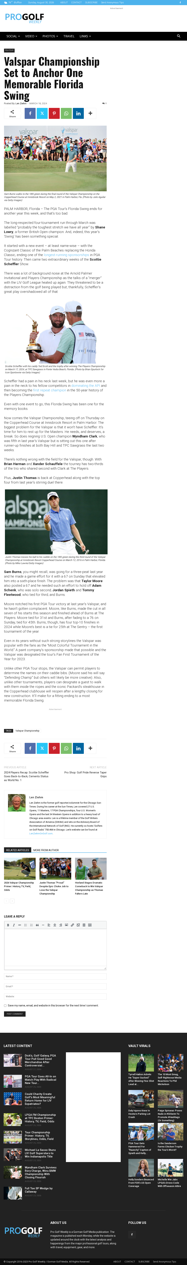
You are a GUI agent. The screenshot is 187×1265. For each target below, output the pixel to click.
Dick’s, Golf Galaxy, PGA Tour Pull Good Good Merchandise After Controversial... (40, 1060)
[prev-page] (6, 901)
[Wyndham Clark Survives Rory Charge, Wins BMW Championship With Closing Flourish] (13, 1172)
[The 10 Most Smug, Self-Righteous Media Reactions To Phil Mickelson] (170, 1063)
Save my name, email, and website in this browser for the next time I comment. (53, 1005)
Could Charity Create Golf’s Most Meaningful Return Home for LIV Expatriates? (40, 1099)
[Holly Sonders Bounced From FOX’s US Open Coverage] (141, 1167)
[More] (90, 113)
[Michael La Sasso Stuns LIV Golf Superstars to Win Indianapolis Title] (13, 1154)
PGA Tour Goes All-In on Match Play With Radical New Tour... (40, 1080)
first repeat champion (49, 390)
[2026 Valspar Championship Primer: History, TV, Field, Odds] (20, 868)
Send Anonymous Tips (112, 2)
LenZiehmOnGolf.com (41, 833)
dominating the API (85, 386)
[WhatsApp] (66, 113)
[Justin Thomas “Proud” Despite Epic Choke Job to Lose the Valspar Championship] (55, 868)
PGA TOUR (9, 50)
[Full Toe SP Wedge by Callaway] (13, 1193)
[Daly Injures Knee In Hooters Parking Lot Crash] (141, 1099)
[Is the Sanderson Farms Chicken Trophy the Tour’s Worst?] (170, 1131)
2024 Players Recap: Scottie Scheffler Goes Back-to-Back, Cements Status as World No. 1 (26, 776)
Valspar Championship (27, 730)
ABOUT (64, 2)
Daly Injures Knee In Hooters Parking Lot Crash (139, 1114)
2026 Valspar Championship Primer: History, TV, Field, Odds (19, 886)
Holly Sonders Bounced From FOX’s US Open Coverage (141, 1182)
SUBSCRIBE (91, 2)
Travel (69, 36)
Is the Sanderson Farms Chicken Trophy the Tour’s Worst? (170, 1146)
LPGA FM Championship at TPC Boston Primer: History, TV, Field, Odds (40, 1118)
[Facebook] (180, 2)
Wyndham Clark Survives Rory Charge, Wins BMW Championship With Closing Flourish (40, 1172)
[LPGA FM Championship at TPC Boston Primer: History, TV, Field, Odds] (13, 1119)
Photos (49, 36)
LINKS (84, 36)
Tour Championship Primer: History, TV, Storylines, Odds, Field (39, 1136)
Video (29, 36)
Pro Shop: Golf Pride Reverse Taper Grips (85, 774)
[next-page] (12, 901)
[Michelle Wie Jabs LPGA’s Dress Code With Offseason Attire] (170, 1167)
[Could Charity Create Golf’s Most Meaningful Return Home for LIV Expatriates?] (13, 1098)
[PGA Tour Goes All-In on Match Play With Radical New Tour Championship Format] (13, 1081)
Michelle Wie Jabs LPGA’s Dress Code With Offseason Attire (169, 1182)
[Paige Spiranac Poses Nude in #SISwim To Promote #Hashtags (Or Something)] (170, 1099)
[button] (178, 36)
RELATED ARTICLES (17, 850)
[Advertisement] (116, 18)
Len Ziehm (21, 103)
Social (12, 36)
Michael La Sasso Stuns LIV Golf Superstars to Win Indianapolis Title (40, 1153)
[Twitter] (42, 113)
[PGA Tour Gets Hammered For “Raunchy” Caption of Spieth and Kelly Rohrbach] (141, 1131)
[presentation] (8, 925)
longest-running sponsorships (66, 255)
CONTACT (76, 2)
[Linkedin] (78, 113)
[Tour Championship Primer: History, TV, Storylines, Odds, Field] (13, 1137)
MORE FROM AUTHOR (46, 850)
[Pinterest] (54, 113)
